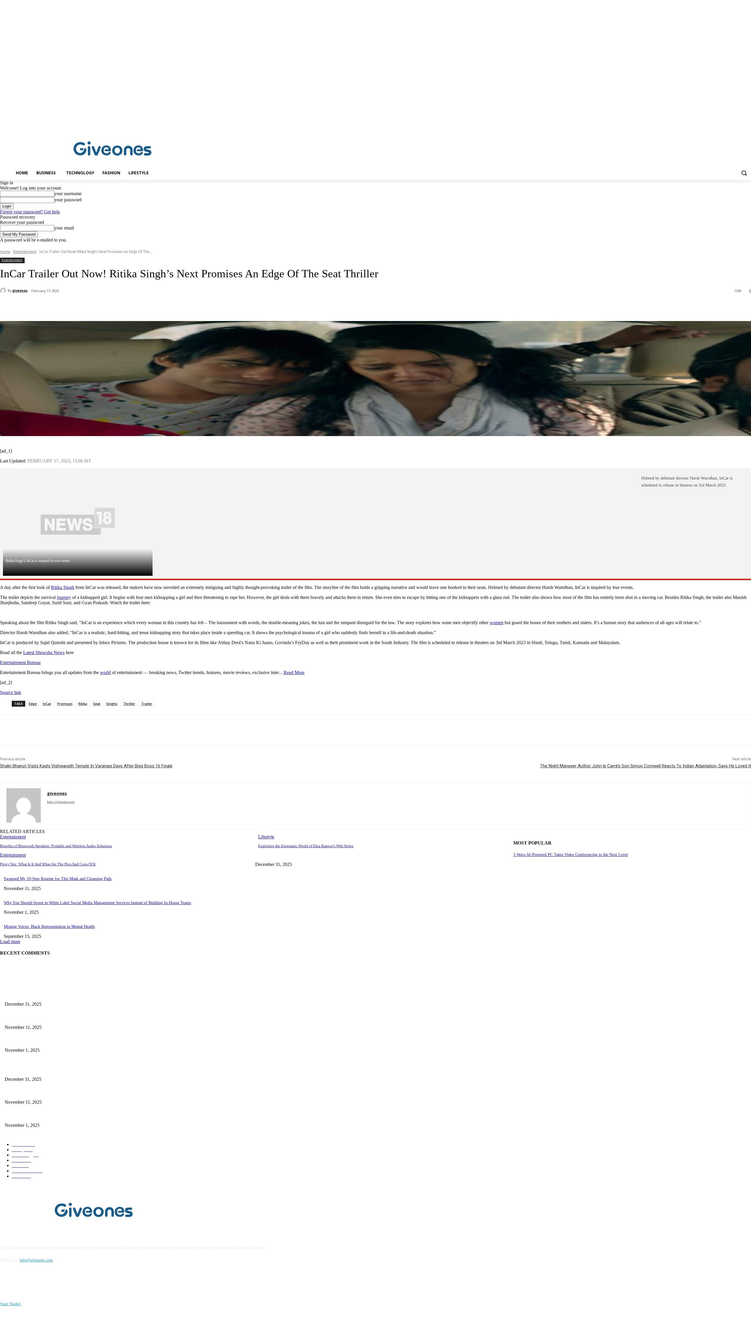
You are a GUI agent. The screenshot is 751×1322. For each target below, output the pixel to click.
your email (64, 227)
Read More (294, 672)
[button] (744, 173)
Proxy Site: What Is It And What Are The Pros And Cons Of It (48, 864)
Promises (64, 703)
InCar (47, 703)
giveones (20, 290)
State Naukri (10, 1304)
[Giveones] (112, 150)
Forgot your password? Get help (30, 211)
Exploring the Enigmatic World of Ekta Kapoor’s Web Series (305, 846)
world (105, 672)
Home (5, 251)
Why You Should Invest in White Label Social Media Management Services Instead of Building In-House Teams (97, 903)
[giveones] (4, 290)
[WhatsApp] (117, 306)
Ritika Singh (62, 587)
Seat (96, 703)
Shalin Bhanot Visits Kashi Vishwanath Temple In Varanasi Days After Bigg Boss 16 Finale (86, 766)
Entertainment (24, 251)
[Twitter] (74, 306)
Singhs (111, 703)
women (496, 622)
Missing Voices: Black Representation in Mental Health (49, 926)
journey (64, 597)
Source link (10, 692)
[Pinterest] (96, 306)
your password (68, 199)
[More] (138, 306)
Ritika (82, 703)
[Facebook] (739, 124)
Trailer (146, 703)
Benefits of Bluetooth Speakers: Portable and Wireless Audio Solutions (56, 846)
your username (68, 193)
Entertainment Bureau (20, 662)
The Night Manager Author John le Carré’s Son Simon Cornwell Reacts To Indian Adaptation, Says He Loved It (645, 766)
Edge (33, 703)
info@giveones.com (36, 1260)
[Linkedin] (747, 124)
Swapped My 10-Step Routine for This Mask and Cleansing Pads (57, 879)
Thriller (129, 703)
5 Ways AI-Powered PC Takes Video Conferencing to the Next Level (570, 854)
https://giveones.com (61, 801)
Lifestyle (266, 836)
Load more (10, 941)
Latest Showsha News (44, 652)
